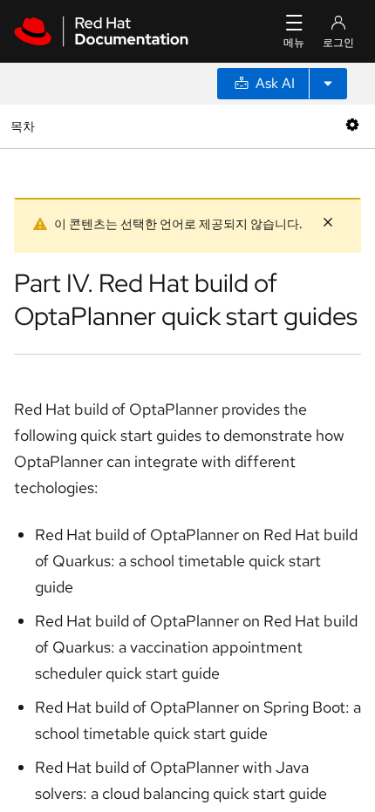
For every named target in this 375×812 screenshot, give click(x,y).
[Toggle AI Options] (328, 83)
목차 (25, 126)
